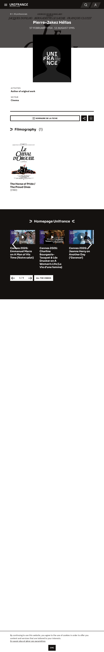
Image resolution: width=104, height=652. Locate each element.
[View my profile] (95, 5)
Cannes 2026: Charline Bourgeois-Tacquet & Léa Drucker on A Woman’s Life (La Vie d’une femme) (51, 258)
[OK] (52, 648)
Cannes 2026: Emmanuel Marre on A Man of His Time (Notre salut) (22, 253)
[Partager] (84, 118)
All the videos (43, 278)
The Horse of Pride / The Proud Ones (22, 185)
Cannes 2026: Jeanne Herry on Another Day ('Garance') (79, 253)
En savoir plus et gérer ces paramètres (28, 641)
